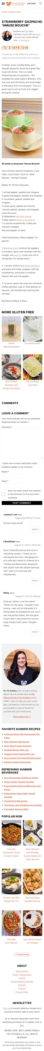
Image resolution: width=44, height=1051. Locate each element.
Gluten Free (15, 12)
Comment (7, 427)
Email (5, 481)
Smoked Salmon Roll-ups (16, 750)
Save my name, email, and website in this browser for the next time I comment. (24, 494)
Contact (22, 988)
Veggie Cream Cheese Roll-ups (19, 754)
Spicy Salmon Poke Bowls (16, 742)
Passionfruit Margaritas (16, 801)
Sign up (6, 1008)
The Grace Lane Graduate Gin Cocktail (23, 805)
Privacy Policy (22, 992)
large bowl (12, 248)
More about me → (22, 717)
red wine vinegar (24, 216)
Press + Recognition (22, 975)
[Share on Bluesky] (26, 47)
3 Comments (24, 40)
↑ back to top (22, 954)
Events (22, 978)
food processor (32, 266)
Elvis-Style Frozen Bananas (17, 746)
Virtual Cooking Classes (22, 981)
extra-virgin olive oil (25, 220)
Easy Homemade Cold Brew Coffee (21, 778)
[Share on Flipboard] (17, 47)
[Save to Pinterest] (3, 47)
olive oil (17, 255)
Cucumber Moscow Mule (16, 809)
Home (4, 12)
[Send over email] (12, 47)
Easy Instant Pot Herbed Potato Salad (22, 758)
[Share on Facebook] (8, 47)
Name (5, 472)
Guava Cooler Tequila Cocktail (19, 782)
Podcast (22, 985)
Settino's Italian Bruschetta (17, 762)
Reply (35, 529)
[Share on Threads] (21, 47)
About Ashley (22, 971)
